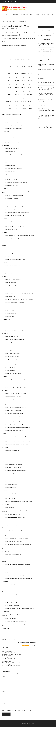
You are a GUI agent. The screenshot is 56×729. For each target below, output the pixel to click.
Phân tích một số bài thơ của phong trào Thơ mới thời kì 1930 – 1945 (46, 94)
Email (3, 697)
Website (3, 703)
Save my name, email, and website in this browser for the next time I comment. (17, 710)
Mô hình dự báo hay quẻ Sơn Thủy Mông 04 (45, 100)
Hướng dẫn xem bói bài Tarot (7, 651)
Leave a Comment (14, 28)
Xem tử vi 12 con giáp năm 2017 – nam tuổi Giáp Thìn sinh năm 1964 (46, 45)
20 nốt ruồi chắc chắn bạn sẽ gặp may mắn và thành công (12, 662)
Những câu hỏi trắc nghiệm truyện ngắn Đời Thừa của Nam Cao (46, 110)
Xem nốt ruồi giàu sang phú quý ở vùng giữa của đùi (11, 654)
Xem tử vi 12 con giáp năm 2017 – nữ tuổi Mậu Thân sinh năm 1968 (46, 117)
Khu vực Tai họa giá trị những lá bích (8, 652)
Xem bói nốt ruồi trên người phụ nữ (8, 658)
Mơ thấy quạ (41, 78)
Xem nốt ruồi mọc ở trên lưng (7, 661)
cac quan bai (8, 665)
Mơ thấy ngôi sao (42, 55)
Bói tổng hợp (8, 664)
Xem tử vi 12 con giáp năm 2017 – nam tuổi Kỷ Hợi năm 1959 (46, 126)
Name (3, 691)
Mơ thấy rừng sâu (42, 105)
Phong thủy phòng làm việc (45, 74)
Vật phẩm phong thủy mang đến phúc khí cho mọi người (46, 88)
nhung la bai (13, 665)
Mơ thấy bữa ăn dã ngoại (44, 39)
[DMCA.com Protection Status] (2, 728)
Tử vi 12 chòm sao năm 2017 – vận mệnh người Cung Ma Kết (45, 50)
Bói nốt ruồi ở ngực (5, 657)
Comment (4, 676)
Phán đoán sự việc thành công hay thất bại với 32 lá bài (12, 659)
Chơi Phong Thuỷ (28, 8)
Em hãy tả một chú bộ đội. (44, 30)
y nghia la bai (17, 665)
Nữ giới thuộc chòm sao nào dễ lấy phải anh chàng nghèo (46, 34)
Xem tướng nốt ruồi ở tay (6, 655)
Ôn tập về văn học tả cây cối (45, 122)
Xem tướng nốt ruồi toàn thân (7, 650)
